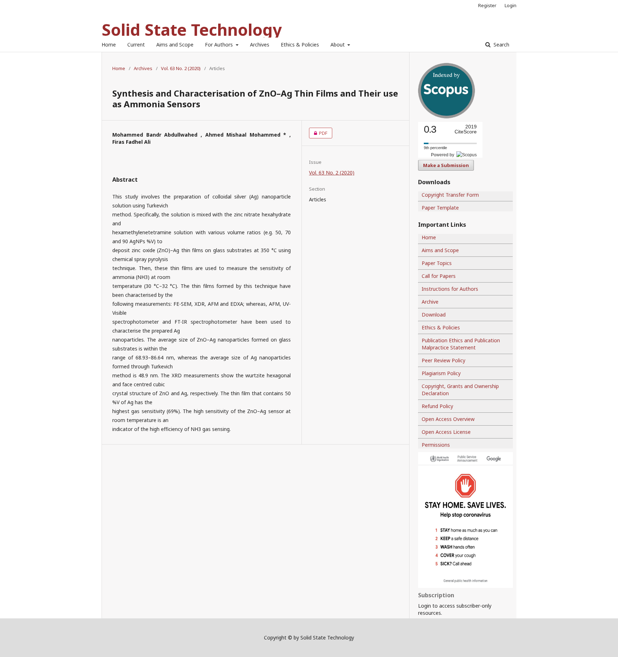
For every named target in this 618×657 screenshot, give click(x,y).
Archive (430, 301)
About (338, 44)
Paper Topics (437, 263)
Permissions (436, 444)
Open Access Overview (448, 419)
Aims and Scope (174, 44)
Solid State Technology (192, 29)
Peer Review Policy (443, 360)
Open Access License (446, 431)
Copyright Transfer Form (450, 194)
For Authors (219, 44)
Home (109, 44)
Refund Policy (437, 406)
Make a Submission (446, 165)
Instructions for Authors (450, 288)
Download (434, 314)
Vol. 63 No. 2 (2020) (181, 68)
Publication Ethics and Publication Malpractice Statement (461, 344)
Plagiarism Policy (441, 373)
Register (487, 5)
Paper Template (440, 207)
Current (136, 44)
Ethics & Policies (300, 44)
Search (500, 44)
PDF (318, 133)
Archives (259, 44)
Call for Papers (439, 276)
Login (510, 5)
